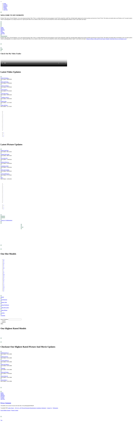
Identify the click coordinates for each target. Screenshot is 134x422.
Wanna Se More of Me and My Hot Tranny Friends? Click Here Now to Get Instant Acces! (106, 38)
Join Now (5, 9)
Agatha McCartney (5, 307)
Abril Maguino (4, 299)
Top (1, 420)
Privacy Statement (6, 403)
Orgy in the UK (4, 158)
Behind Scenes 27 (5, 352)
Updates (5, 8)
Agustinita (3, 315)
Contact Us (49, 408)
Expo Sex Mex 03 (5, 360)
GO (2, 323)
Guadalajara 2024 (4, 166)
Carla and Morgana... (5, 173)
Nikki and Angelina (5, 169)
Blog (2, 31)
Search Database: (4, 319)
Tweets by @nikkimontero (6, 220)
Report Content (14, 410)
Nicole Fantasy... (4, 89)
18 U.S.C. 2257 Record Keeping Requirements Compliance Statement (30, 408)
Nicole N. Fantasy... (5, 85)
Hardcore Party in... (5, 162)
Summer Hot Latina (5, 154)
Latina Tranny (11, 408)
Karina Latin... (4, 101)
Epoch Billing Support (5, 410)
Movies (4, 322)
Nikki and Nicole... (5, 81)
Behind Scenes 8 (4, 356)
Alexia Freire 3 (4, 380)
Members (5, 6)
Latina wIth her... (4, 105)
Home (4, 3)
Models (5, 7)
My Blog (5, 4)
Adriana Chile (4, 302)
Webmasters (55, 408)
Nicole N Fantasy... (5, 78)
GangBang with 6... (5, 97)
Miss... (2, 177)
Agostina (3, 312)
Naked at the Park (4, 150)
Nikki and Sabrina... (5, 364)
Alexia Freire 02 (4, 376)
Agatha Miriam (4, 310)
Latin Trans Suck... (5, 93)
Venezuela (3, 368)
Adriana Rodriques (5, 305)
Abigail (2, 297)
